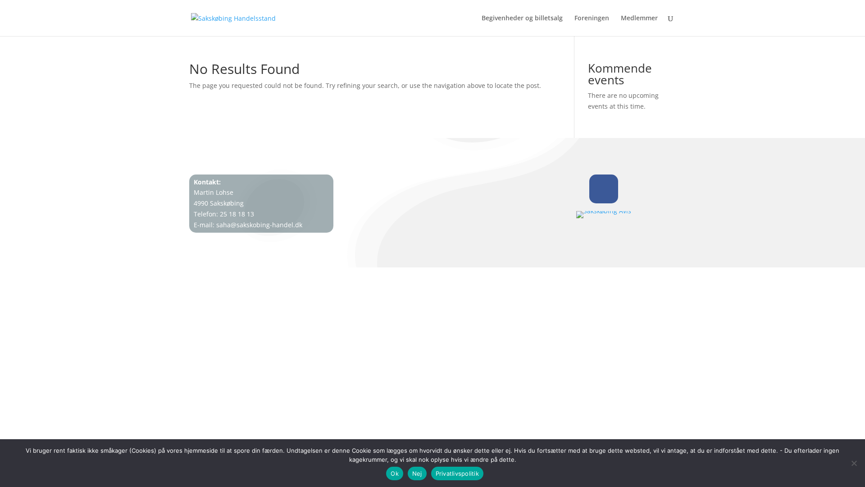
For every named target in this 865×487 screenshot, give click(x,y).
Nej (417, 473)
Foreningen (591, 18)
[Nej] (853, 463)
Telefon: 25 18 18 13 (224, 214)
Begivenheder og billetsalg (522, 18)
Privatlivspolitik (457, 473)
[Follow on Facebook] (603, 189)
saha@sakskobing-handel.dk (259, 225)
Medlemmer (639, 18)
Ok (395, 473)
